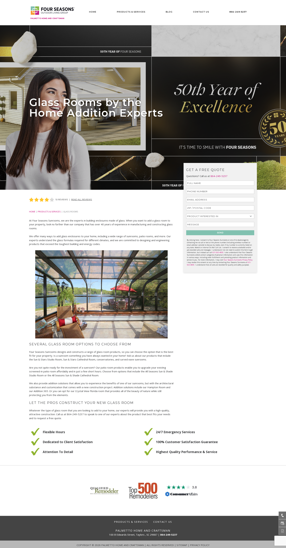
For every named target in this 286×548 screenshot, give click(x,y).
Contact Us (201, 12)
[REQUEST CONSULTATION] (282, 523)
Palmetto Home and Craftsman (47, 18)
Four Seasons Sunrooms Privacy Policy (238, 260)
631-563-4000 (218, 252)
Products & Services (131, 12)
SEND (220, 232)
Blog (169, 12)
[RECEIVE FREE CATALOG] (282, 531)
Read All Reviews (81, 199)
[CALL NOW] (282, 515)
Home (92, 12)
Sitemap (182, 545)
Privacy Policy (200, 545)
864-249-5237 (238, 12)
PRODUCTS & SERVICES (49, 211)
